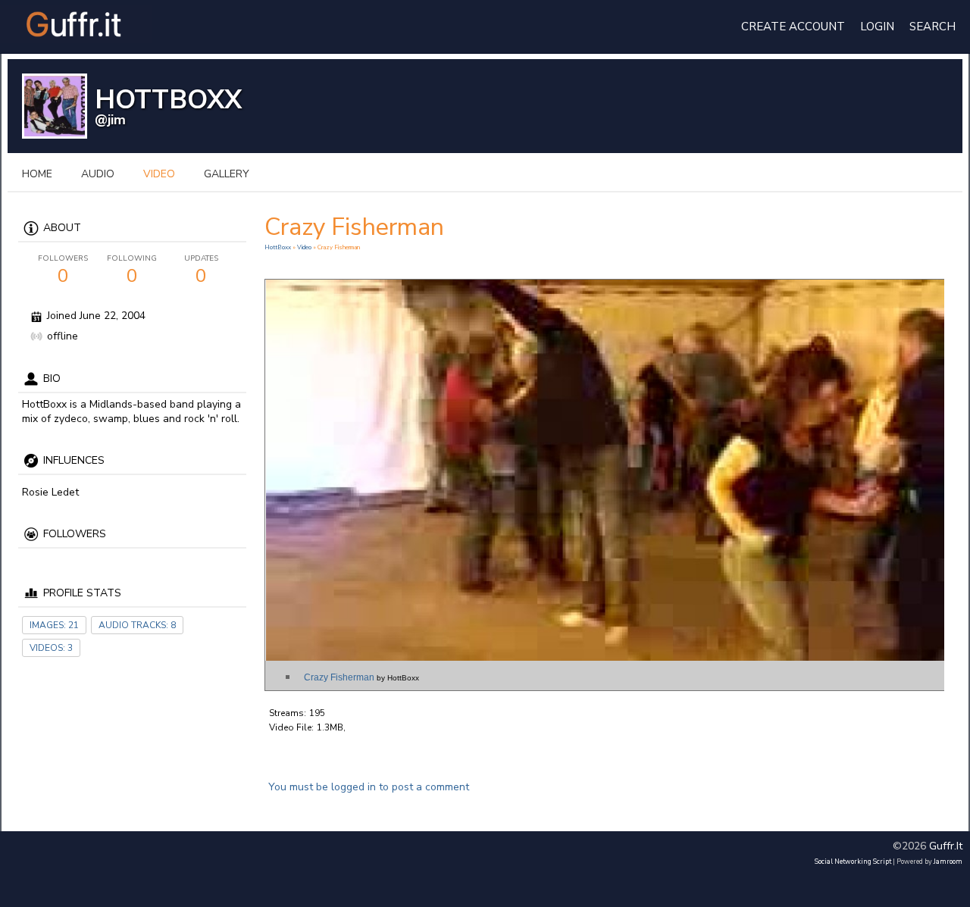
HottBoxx (278, 247)
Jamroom (948, 861)
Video (304, 247)
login (877, 26)
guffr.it (945, 846)
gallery (226, 174)
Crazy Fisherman (361, 677)
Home (37, 174)
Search (932, 26)
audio (97, 174)
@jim (110, 120)
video (159, 174)
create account (793, 26)
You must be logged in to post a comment (368, 787)
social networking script (853, 861)
